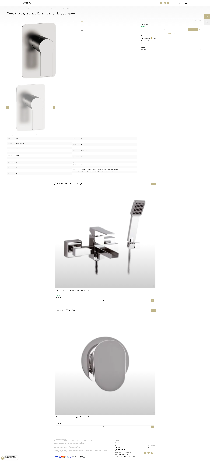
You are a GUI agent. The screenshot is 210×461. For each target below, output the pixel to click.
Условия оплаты (120, 445)
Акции (117, 440)
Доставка (118, 447)
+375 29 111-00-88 (149, 446)
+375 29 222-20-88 (149, 447)
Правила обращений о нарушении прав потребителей (125, 455)
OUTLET (117, 442)
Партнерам (118, 451)
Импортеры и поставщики (123, 452)
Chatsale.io (2, 460)
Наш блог (118, 444)
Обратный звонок (150, 450)
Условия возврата (120, 449)
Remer (82, 20)
